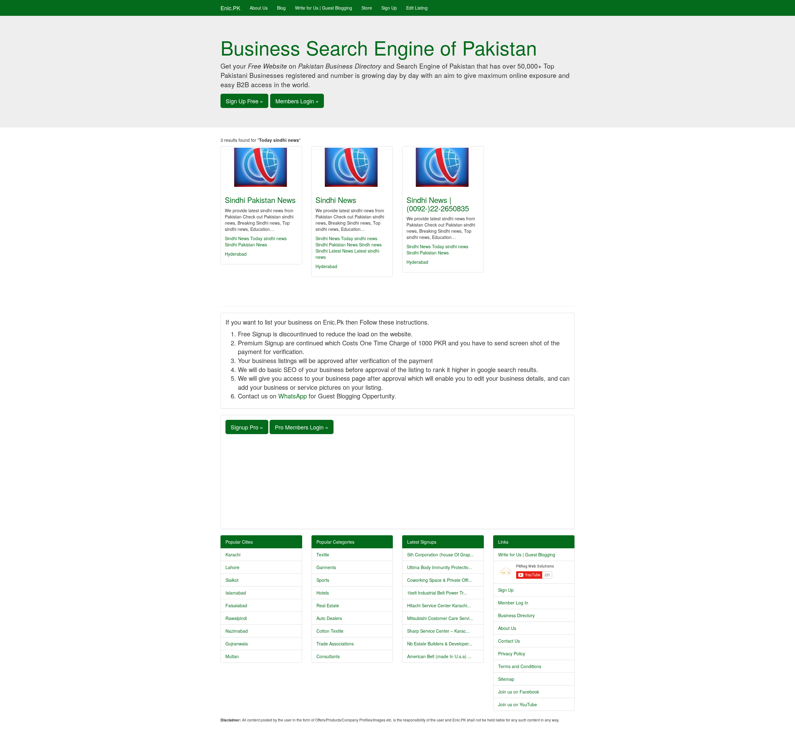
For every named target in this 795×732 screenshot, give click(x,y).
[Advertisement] (397, 480)
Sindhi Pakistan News (260, 199)
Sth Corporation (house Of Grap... (440, 554)
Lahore (232, 567)
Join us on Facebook (518, 692)
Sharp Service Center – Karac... (438, 631)
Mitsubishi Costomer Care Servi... (440, 618)
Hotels (322, 593)
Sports (322, 580)
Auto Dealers (329, 618)
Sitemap (506, 679)
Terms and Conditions (519, 666)
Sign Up (389, 8)
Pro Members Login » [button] (301, 427)
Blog (281, 8)
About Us (259, 8)
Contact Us (509, 641)
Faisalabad (236, 605)
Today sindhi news (268, 238)
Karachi (232, 554)
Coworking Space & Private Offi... (439, 580)
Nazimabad (236, 631)
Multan (232, 656)
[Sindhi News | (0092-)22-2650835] (443, 167)
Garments (326, 567)
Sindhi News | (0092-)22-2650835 (438, 203)
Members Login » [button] (297, 101)
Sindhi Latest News (334, 251)
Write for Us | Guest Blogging (323, 8)
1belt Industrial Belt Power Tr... (437, 593)
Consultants (328, 656)
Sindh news (370, 244)
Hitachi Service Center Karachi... (439, 605)
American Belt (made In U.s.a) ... (439, 656)
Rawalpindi (236, 618)
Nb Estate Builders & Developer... (439, 643)
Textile (322, 554)
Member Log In (513, 603)
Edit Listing (417, 8)
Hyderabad (236, 254)
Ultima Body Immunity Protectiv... (439, 567)
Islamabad (235, 593)
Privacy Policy (511, 653)
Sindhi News (237, 238)
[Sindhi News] (352, 167)
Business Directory (516, 615)
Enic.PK (230, 8)
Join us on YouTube (517, 704)
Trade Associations (335, 643)
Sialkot (231, 580)
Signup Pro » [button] (247, 427)
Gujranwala (236, 643)
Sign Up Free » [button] (244, 101)
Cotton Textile (329, 631)
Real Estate (327, 605)
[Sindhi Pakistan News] (261, 167)
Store (366, 8)
